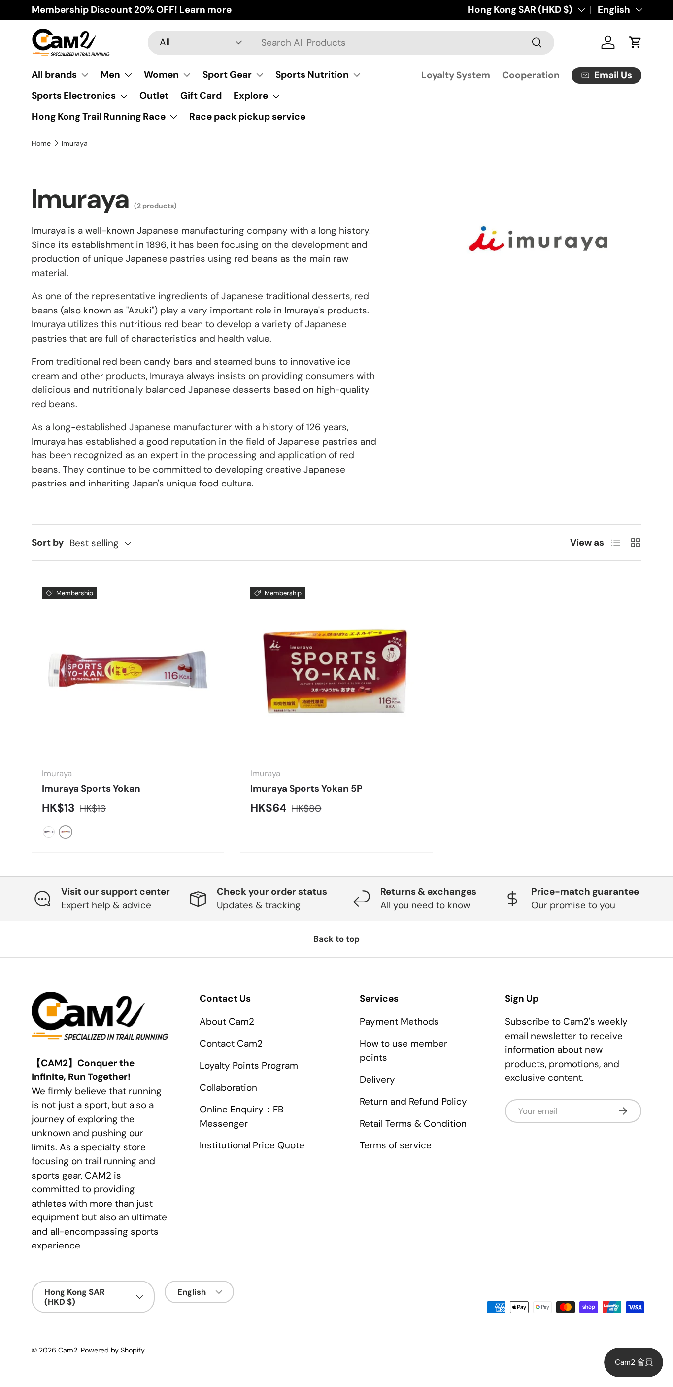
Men (110, 75)
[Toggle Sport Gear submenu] (260, 75)
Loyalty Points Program (249, 1065)
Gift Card (201, 95)
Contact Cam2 (231, 1044)
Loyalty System (455, 75)
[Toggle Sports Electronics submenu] (124, 96)
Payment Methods (399, 1021)
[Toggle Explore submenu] (276, 96)
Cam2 (67, 1350)
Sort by (48, 542)
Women (161, 75)
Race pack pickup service (247, 116)
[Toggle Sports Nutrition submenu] (357, 75)
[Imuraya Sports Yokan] (128, 673)
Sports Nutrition (312, 75)
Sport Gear (227, 75)
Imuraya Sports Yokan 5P (306, 788)
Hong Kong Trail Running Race (99, 116)
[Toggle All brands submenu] (85, 75)
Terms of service (396, 1145)
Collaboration (228, 1087)
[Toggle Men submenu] (128, 75)
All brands (54, 75)
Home (41, 143)
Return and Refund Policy (413, 1101)
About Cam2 (227, 1021)
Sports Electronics (74, 95)
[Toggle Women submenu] (187, 75)
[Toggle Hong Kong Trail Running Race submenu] (173, 117)
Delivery (377, 1080)
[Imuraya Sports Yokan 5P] (336, 673)
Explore (251, 95)
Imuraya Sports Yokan (91, 788)
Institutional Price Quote (252, 1145)
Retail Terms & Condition (413, 1123)
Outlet (153, 95)
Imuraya (75, 143)
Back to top (336, 939)
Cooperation (531, 75)
